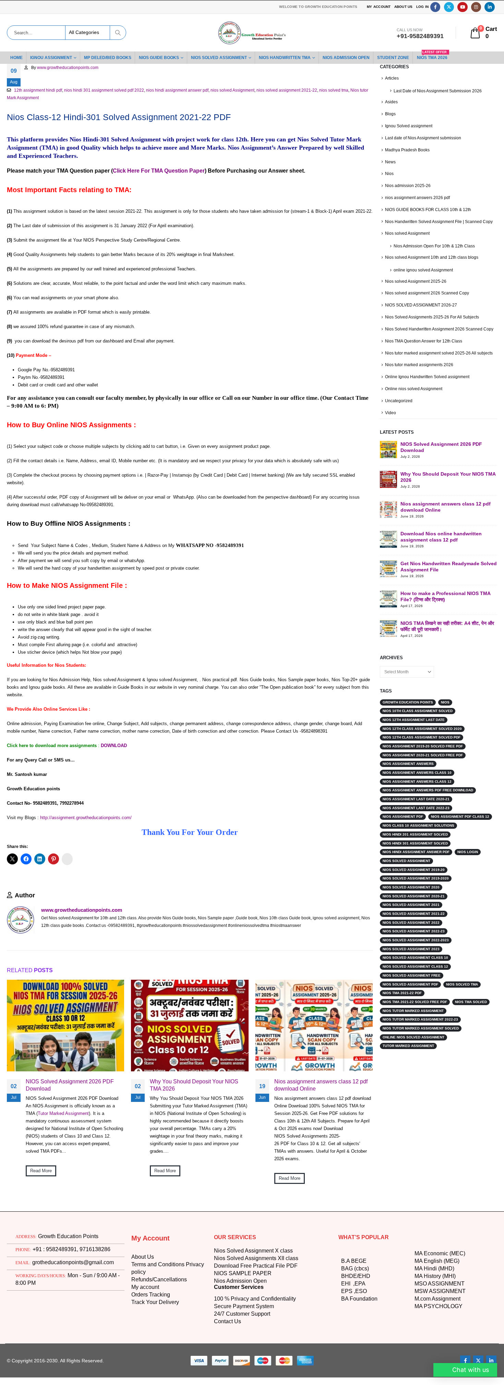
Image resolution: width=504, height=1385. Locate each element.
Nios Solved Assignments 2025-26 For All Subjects (433, 316)
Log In (422, 6)
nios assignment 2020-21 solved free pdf (423, 762)
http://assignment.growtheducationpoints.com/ (86, 825)
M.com (423, 1354)
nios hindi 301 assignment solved (416, 850)
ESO (358, 1346)
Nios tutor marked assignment (414, 1017)
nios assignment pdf (403, 824)
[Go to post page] (65, 1080)
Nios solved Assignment (408, 233)
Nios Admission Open (241, 1336)
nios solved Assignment (244, 90)
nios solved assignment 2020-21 (414, 903)
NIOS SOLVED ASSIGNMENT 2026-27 (419, 304)
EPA (359, 1339)
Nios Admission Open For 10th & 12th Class (436, 246)
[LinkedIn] (489, 7)
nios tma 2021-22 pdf (403, 1000)
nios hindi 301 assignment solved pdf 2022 (109, 90)
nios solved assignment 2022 (412, 929)
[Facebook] (435, 7)
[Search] (117, 32)
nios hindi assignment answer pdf (186, 90)
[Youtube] (462, 7)
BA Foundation (360, 1354)
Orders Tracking (152, 1350)
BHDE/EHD (355, 1331)
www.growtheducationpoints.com (70, 67)
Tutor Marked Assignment (64, 1168)
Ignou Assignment (53, 57)
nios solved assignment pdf (411, 991)
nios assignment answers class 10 (417, 780)
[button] (361, 1025)
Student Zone (410, 57)
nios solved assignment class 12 (415, 973)
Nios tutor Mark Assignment (34, 98)
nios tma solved (472, 1009)
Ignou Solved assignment (409, 126)
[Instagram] (476, 7)
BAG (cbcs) (354, 1324)
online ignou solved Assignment (424, 269)
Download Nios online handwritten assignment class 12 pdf (442, 543)
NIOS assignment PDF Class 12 (461, 824)
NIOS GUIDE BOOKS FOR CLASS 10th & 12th (426, 209)
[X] (449, 7)
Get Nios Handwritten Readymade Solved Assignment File (441, 573)
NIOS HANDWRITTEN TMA (295, 57)
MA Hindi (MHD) (435, 1324)
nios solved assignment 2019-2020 (416, 885)
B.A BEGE (352, 1316)
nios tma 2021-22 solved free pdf (415, 1009)
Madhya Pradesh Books (408, 149)
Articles (392, 78)
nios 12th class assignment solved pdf (422, 744)
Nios (389, 173)
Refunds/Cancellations (160, 1335)
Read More (41, 1225)
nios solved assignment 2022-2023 (416, 947)
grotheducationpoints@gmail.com (71, 1318)
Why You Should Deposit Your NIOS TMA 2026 (194, 1139)
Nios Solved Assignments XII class (257, 1313)
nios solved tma (351, 90)
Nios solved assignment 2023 (412, 956)
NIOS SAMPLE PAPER (241, 1328)
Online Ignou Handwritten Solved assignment (428, 384)
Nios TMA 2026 (451, 55)
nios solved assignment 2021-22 (301, 90)
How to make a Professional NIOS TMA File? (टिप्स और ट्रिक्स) (446, 603)
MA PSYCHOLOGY (438, 1361)
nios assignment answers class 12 (417, 788)
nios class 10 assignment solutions (419, 832)
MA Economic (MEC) (440, 1309)
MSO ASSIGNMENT (439, 1339)
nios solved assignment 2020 (412, 894)
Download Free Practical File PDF (255, 1321)
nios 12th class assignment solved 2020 (423, 735)
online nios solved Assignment (414, 1044)
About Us (402, 6)
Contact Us (228, 1377)
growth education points (410, 709)
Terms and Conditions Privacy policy (163, 1323)
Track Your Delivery (156, 1357)
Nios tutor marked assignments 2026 (421, 372)
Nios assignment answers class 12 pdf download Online (322, 1139)
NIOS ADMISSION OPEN (360, 57)
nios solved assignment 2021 (412, 912)
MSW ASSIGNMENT (440, 1346)
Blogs (390, 114)
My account (146, 1342)
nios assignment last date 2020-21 (417, 806)
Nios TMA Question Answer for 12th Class (425, 341)
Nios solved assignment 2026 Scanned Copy (428, 293)
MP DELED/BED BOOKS (111, 57)
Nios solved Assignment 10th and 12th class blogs (433, 257)
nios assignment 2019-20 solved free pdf (423, 753)
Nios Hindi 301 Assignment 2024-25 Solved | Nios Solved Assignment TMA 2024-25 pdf (177, 912)
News (390, 161)
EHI (347, 1339)
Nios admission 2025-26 (408, 185)
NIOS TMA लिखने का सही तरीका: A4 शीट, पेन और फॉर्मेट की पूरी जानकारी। (447, 633)
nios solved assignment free (412, 982)
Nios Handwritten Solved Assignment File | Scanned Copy (440, 221)
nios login (470, 859)
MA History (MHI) (437, 1331)
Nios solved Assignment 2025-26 (416, 281)
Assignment (447, 1354)
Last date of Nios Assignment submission (425, 138)
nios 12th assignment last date (415, 727)
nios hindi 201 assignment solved (416, 841)
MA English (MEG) (437, 1316)
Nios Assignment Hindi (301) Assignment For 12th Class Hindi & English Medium (56, 912)
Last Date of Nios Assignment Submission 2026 (439, 91)
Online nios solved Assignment (415, 396)
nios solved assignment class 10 (415, 965)
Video (390, 419)
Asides (391, 102)
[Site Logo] (252, 33)
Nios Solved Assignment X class (254, 1306)
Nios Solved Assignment (225, 57)
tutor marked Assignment (409, 1053)
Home (16, 57)
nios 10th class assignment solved (418, 718)
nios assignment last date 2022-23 (417, 815)
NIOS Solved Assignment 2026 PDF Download (70, 1139)
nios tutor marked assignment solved (422, 1035)
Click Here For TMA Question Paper (159, 171)
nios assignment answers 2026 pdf (418, 197)
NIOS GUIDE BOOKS (163, 57)
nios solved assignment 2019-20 (414, 876)
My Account (376, 6)
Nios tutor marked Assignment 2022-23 (422, 1026)
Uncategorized (399, 408)
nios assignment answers (408, 771)
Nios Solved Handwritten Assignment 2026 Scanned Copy (440, 328)
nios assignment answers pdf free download (429, 797)
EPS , (347, 1346)
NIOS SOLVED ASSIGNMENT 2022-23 (414, 938)
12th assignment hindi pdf (39, 90)
